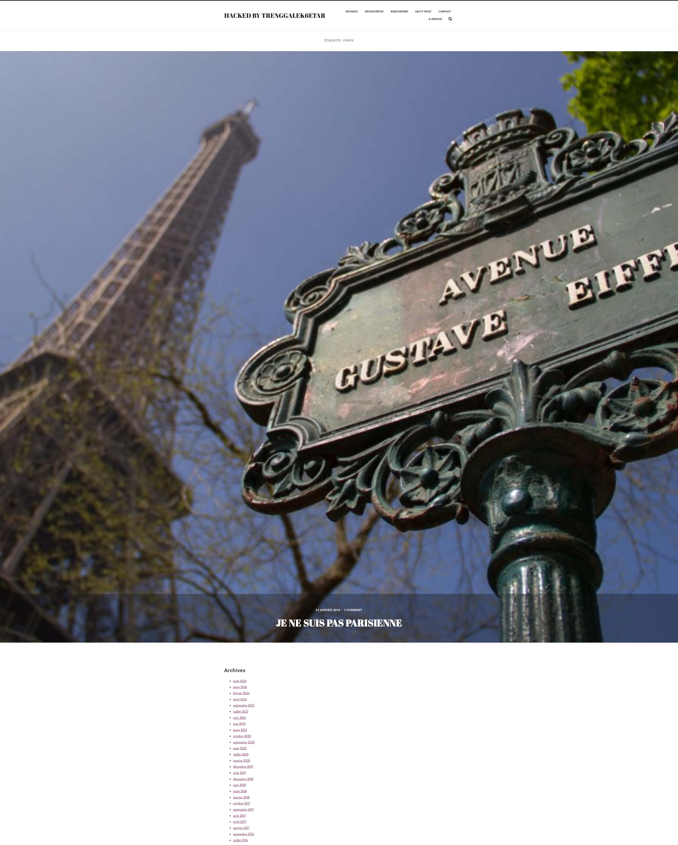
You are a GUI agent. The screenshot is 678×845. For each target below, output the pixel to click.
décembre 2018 (243, 779)
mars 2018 (240, 791)
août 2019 (239, 773)
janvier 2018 (241, 797)
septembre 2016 (243, 834)
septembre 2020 (244, 742)
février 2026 (241, 693)
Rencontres (399, 11)
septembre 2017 (243, 809)
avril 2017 (239, 822)
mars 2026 (240, 687)
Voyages (352, 11)
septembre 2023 (243, 705)
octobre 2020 (242, 736)
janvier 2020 (241, 760)
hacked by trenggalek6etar (274, 15)
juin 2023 (239, 718)
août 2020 (239, 748)
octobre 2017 (241, 803)
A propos (435, 19)
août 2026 (239, 681)
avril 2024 (240, 699)
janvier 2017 (241, 828)
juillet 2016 (240, 840)
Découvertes (374, 11)
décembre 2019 (243, 766)
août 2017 (239, 816)
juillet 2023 (240, 711)
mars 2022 (240, 730)
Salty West (423, 11)
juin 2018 (239, 785)
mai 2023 (239, 724)
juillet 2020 (240, 754)
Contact (445, 11)
